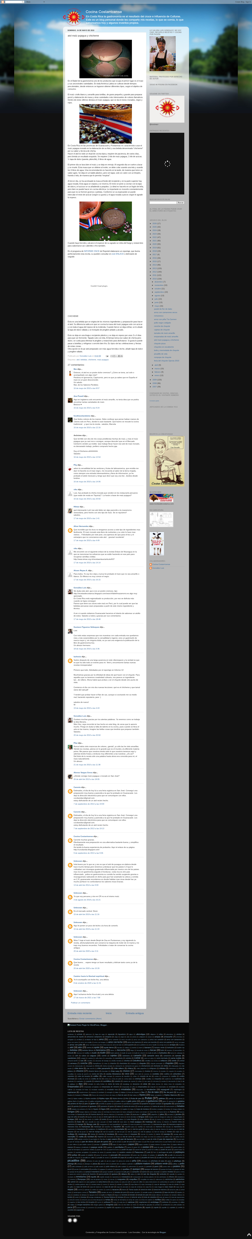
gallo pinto (132, 1101)
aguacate (111, 1034)
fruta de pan (136, 1098)
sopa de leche (81, 1187)
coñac (135, 1076)
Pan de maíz (180, 1139)
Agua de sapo (100, 1034)
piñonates (144, 1161)
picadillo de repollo (133, 1157)
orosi (151, 1137)
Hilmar (76, 507)
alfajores (153, 1034)
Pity (75, 465)
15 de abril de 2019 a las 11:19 (86, 929)
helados (180, 1106)
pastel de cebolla (88, 1149)
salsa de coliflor (138, 1182)
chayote (142, 1063)
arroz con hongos (100, 1042)
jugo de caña (72, 1117)
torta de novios (74, 1200)
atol (78, 360)
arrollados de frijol (90, 1039)
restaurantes (137, 1177)
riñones (171, 1177)
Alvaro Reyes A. (81, 571)
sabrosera (159, 1179)
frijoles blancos (170, 1095)
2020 (155, 244)
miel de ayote (137, 1129)
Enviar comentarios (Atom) (90, 1019)
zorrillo (180, 1207)
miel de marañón (108, 1132)
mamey (158, 1122)
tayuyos (92, 1195)
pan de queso (102, 1142)
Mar (75, 369)
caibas (84, 1056)
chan (105, 1063)
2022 (155, 237)
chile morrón (90, 1068)
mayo (157, 306)
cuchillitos (107, 1081)
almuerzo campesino (94, 1037)
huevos (173, 1112)
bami (140, 1047)
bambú (134, 1047)
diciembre (159, 282)
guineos (93, 1106)
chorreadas (138, 1071)
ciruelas (163, 1071)
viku (75, 490)
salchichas (169, 1179)
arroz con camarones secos (165, 312)
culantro (117, 1081)
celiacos (163, 1061)
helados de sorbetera (78, 1109)
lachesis (77, 657)
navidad (90, 1137)
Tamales (93, 1192)
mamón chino (177, 1122)
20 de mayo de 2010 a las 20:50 (87, 735)
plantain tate (115, 1164)
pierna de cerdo (124, 1161)
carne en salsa (149, 1058)
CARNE (137, 1058)
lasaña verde (92, 1117)
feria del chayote (133, 1092)
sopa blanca (134, 1184)
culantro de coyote (129, 1081)
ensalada (172, 1087)
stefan (94, 1189)
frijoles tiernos (118, 1098)
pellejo (74, 1155)
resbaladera (125, 1177)
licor (80, 1119)
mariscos (159, 1127)
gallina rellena (120, 1101)
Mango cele (91, 1124)
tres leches (81, 1202)
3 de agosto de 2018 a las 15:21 (87, 900)
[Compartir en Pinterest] (121, 356)
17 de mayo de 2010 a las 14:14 (87, 563)
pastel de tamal (140, 1149)
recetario (70, 1177)
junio (157, 302)
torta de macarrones (178, 1197)
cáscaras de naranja (101, 1060)
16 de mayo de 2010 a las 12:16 (87, 428)
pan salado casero (85, 1144)
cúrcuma (156, 1081)
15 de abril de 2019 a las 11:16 (86, 914)
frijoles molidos (78, 1098)
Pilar (76, 743)
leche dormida (131, 1117)
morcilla (101, 1134)
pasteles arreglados (82, 1152)
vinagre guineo (98, 1205)
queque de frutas (166, 1169)
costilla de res (96, 1079)
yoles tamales (177, 1205)
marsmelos (178, 1127)
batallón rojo (180, 1047)
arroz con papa (179, 1042)
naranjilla (71, 1137)
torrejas (120, 1197)
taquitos (179, 1192)
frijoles (143, 1095)
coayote (171, 1071)
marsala (168, 1127)
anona (134, 1037)
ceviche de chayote (162, 326)
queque (136, 1169)
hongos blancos (84, 1112)
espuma (93, 1092)
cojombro (71, 1076)
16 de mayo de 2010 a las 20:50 (87, 499)
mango (80, 1124)
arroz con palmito (165, 1042)
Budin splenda (114, 1053)
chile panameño (103, 1068)
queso (144, 1172)
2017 (155, 254)
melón (110, 1129)
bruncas (79, 1053)
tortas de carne (133, 1200)
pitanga (71, 1164)
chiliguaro (152, 1068)
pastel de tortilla (153, 1149)
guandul (136, 1104)
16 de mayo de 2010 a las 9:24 (86, 408)
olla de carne (127, 1137)
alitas (161, 1034)
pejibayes (179, 1152)
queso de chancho (89, 1174)
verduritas (174, 1202)
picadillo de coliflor (88, 1157)
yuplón (109, 1207)
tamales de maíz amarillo (164, 333)
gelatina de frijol (76, 1104)
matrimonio (71, 1129)
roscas (112, 1179)
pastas (146, 1147)
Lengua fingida (177, 1117)
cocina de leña (97, 1074)
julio (156, 299)
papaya (70, 1147)
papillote (109, 1147)
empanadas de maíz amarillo (166, 337)
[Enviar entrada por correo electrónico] (107, 356)
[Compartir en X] (116, 356)
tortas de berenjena (120, 1200)
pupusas (117, 1169)
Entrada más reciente (80, 1013)
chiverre (79, 1071)
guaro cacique (156, 1104)
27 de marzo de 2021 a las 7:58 (87, 998)
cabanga (179, 1053)
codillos (167, 1074)
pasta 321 (137, 1147)
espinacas (72, 1092)
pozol (70, 1169)
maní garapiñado (114, 1124)
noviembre (159, 285)
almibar (179, 1034)
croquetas (157, 1079)
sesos (105, 1184)
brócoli (70, 1053)
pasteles (70, 1152)
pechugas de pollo (165, 1152)
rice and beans (161, 1177)
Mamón (166, 1122)
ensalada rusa (112, 1090)
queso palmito (104, 1174)
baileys (127, 1047)
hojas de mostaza (142, 1109)
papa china (122, 1144)
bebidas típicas (87, 1050)
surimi (108, 1189)
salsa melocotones (151, 1182)
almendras (169, 1034)
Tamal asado (133, 1190)
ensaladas (126, 1089)
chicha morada (107, 1066)
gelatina (181, 1101)
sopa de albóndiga (160, 1184)
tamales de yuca (121, 1192)
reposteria (115, 1177)
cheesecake (79, 1066)
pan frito (146, 1142)
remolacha (81, 1176)
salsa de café (126, 1182)
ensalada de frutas (82, 1089)
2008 (155, 383)
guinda (76, 1106)
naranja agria (178, 1134)
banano (148, 1047)
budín (103, 1053)
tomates (166, 1195)
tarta (69, 1195)
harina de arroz (129, 1106)
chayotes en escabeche (164, 347)
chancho (113, 1063)
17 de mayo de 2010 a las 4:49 (86, 540)
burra (172, 1053)
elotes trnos (168, 1084)
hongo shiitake (177, 1109)
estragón (109, 1092)
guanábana (127, 1103)
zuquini (79, 1210)
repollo (93, 1177)
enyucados (139, 1089)
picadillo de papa (118, 1158)
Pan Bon (102, 1139)
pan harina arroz (157, 1142)
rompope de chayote (162, 357)
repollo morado (104, 1177)
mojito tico (178, 1132)
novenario (110, 1137)
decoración (171, 1081)
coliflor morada (107, 1076)
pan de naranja (74, 1142)
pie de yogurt (111, 1161)
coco (127, 1074)
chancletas (123, 1063)
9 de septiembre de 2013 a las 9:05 (88, 853)
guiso (112, 1106)
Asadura (181, 1045)
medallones (91, 1129)
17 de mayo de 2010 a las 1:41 (86, 518)
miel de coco (173, 1129)
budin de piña (152, 1053)
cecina (155, 1060)
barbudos (170, 1047)
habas (119, 1106)
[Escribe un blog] (114, 356)
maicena (71, 1122)
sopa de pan (109, 1187)
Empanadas (73, 1086)
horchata (106, 1112)
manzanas (86, 1127)
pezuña (161, 1155)
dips (81, 1084)
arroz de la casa (104, 1045)
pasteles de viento (97, 1152)
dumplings (126, 1084)
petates (152, 1155)
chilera (130, 1068)
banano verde (159, 1047)
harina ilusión (170, 1106)
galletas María (72, 1101)
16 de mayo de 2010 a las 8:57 (86, 388)
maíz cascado (101, 1122)
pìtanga (79, 1164)
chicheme (92, 360)
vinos (134, 1205)
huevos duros (96, 1114)
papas (131, 1144)
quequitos (135, 1172)
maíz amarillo (89, 1122)
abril (157, 365)
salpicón (81, 1182)
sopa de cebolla (173, 1184)
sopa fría (148, 1187)
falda (116, 1092)
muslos (150, 1134)
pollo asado (99, 1166)
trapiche (72, 1202)
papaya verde (97, 1147)
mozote (143, 1134)
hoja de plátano (115, 1109)
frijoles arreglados (156, 1095)
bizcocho (121, 1050)
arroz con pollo (76, 1045)
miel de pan (121, 1132)
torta (127, 1197)
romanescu (158, 316)
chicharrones (146, 1066)
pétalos (145, 1155)
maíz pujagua (103, 360)
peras (98, 1155)
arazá (150, 1037)
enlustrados (162, 1087)
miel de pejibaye (146, 1132)
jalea (162, 1114)
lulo (153, 1119)
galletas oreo (83, 1101)
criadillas (148, 1079)
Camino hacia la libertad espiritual (89, 976)
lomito (104, 1119)
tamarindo (158, 1192)
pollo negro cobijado (162, 323)
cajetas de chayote (162, 330)
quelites (126, 1169)
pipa (162, 1161)
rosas (105, 1179)
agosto (158, 296)
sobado (119, 1184)
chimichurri (172, 1068)
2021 (155, 241)
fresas (85, 1095)
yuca (70, 1207)
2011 (155, 275)
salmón (73, 1182)
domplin (90, 1084)
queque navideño (108, 1172)
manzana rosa (73, 1127)
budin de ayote (127, 1053)
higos (103, 1109)
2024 (155, 230)
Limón (96, 1119)
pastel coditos (177, 1147)
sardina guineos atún (81, 1184)
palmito (71, 1139)
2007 (155, 387)
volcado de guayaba (145, 1205)
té (97, 1195)
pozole (76, 1169)
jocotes (179, 1114)
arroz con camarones (174, 1039)
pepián (83, 1155)
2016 (155, 258)
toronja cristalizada (95, 1197)
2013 (155, 268)
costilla (173, 1076)
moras (93, 1134)
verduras (165, 1202)
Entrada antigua (135, 1013)
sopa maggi (158, 1187)
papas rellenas (177, 1144)
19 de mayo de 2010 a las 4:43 (86, 708)
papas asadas (143, 1144)
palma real (178, 1137)
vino (119, 1205)
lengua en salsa (165, 1117)
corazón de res (145, 1076)
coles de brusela (84, 1076)
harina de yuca (158, 1106)
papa (114, 1144)
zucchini (71, 1210)
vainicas (131, 1202)
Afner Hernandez (81, 526)
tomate (132, 1195)
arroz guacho (129, 1045)
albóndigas (140, 1034)
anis (128, 1037)
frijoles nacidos (91, 1098)
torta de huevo (164, 1197)
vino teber (127, 1205)
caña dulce (99, 1058)
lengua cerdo (153, 1117)
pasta (129, 1147)
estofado (101, 1092)
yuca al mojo (81, 1207)
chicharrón (118, 1066)
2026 (155, 224)
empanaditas (142, 1087)
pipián (169, 1161)
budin (94, 1053)
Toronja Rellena (109, 1197)
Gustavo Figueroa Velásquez (86, 627)
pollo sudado (122, 1166)
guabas (109, 1103)
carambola (119, 1058)
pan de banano (127, 1139)
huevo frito (153, 1112)
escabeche (151, 1090)
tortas (108, 1200)
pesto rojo (136, 1155)
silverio (112, 1184)
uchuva (107, 1202)
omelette (138, 1137)
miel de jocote (81, 1132)
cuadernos (167, 1079)
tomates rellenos (177, 1195)
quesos (115, 1174)
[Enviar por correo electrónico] (111, 356)
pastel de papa (127, 1150)
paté (148, 1152)
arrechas (179, 1037)
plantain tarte (105, 1164)
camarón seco (153, 1056)
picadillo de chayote (74, 1157)
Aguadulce (122, 1034)
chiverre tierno (93, 1071)
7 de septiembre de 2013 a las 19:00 (89, 804)
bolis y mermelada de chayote (166, 350)
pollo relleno (110, 1166)
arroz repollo (153, 1045)
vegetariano (143, 1202)
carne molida (176, 1058)
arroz (101, 1039)
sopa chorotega (146, 1184)
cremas (138, 1079)
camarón (137, 1055)
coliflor (96, 1076)
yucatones (100, 1207)
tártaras (84, 1195)
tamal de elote (146, 1190)
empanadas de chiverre (110, 1087)
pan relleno (73, 1144)
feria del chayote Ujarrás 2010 (166, 361)
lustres (159, 1119)
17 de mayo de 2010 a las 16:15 (87, 580)
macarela (167, 1119)
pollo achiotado (77, 1166)
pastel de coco (101, 1149)
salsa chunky (114, 1182)
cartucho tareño (73, 1060)
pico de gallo (99, 1161)
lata (100, 1117)
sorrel (80, 1189)
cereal (182, 1061)
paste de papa (158, 1147)
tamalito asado (147, 1192)
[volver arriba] (249, 1236)
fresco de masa (110, 1095)
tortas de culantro (146, 1200)
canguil (83, 1058)
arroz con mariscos (134, 1042)
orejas (145, 1137)
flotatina (70, 1095)
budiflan (87, 1053)
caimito (104, 1056)
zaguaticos (118, 1207)
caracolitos (108, 1058)
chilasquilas (175, 1066)
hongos (71, 1111)
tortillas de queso (170, 1200)
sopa (126, 1184)
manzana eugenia (175, 1124)
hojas (132, 1109)
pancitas (96, 1144)
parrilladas (119, 1147)
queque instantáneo (92, 1172)
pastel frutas (178, 1149)
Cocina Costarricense (83, 836)
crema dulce (128, 1079)
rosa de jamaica (95, 1179)
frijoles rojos (104, 1098)
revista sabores (149, 1177)
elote (145, 1084)
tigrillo (103, 1195)
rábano (124, 1174)
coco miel (138, 1074)
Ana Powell (79, 396)
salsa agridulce (91, 1182)
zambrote (127, 1207)
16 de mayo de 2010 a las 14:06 (87, 482)
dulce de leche (113, 1084)
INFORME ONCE (91, 251)
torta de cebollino (150, 1197)
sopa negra (169, 1187)
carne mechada (162, 1058)
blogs (132, 1050)
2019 (155, 248)
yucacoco (91, 1207)
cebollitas (148, 1060)
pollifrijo (174, 1164)
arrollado (79, 1039)
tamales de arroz (106, 1192)
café (76, 1056)
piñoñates (154, 1161)
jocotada (170, 1114)
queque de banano (151, 1169)
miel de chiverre (161, 1129)
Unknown (78, 861)
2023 (155, 234)
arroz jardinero (141, 1045)
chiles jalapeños (141, 1068)
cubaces (97, 1081)
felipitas (123, 1092)
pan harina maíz (170, 1142)
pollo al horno (88, 1166)
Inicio (109, 1013)
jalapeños (154, 1114)
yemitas (157, 1205)
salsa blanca (103, 1182)
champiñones (97, 1063)
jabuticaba (136, 1114)
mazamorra (81, 1129)
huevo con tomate (141, 1112)
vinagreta (109, 1205)
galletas (162, 1098)
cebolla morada (116, 1060)
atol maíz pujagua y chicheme (166, 340)
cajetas (113, 1055)
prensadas (85, 1169)
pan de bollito (141, 1139)
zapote (156, 1207)
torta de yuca (86, 1200)
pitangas (87, 1164)
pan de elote (152, 1139)
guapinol (145, 1104)
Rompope (82, 1179)
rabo (138, 1174)
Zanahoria (137, 1207)
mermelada (119, 1129)
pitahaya (177, 1161)
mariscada (149, 1127)
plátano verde (161, 1163)
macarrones (177, 1119)
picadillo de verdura (176, 1157)
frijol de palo (122, 1095)
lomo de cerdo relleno (116, 1119)
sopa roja (179, 1187)
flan (143, 1092)
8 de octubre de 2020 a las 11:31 (87, 983)
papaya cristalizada (82, 1147)
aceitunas (71, 1034)
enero (157, 375)
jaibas (144, 1114)
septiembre (159, 292)
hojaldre (124, 1109)
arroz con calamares (140, 1039)
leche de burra (119, 1117)
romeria (72, 1179)
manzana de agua (159, 1124)
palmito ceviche (83, 1139)
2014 (155, 265)
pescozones (125, 1155)
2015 (155, 261)
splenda (86, 1189)
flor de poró (168, 1092)
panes (105, 1144)
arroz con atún (126, 1039)
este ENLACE (118, 254)
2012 (155, 272)
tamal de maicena (160, 1190)
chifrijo (166, 1066)
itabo (128, 1114)
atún (80, 1047)
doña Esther (100, 1084)
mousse (133, 1134)
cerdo (174, 1061)
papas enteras (155, 1144)
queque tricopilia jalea (123, 1172)
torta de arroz (136, 1197)
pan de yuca (128, 1142)
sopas (70, 1189)
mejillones (101, 1129)
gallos (143, 1101)
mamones (71, 1124)
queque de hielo (179, 1169)
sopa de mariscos (95, 1187)
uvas (115, 1202)
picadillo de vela (160, 354)
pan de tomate (116, 1142)
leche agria (108, 1117)
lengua (141, 1117)
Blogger (163, 1232)
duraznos (136, 1084)
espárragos (178, 1090)
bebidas (84, 360)
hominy (168, 1109)
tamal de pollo (174, 1189)
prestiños (94, 1169)
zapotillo (164, 1207)
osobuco (159, 1137)
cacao (70, 1056)
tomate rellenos (156, 1195)
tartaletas (76, 1195)
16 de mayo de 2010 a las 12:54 (87, 457)
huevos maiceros (109, 1114)
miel (128, 1129)
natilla (81, 1137)
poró (156, 1166)
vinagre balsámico (83, 1205)
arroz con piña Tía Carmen (165, 319)
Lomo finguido (131, 1119)
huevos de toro (82, 1114)
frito (127, 1098)
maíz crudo (113, 1122)
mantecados (147, 1124)
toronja (83, 1197)
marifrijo (140, 1127)
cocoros (146, 1074)
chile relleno (119, 1068)
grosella (101, 1103)
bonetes (169, 1050)
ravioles (179, 1174)
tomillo (70, 1197)
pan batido (94, 1139)
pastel (168, 1147)
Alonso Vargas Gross (83, 773)
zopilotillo (172, 1207)
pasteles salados (125, 1152)
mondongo (82, 1134)
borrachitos (178, 1050)
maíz (79, 1122)
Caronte (77, 787)
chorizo (126, 1071)
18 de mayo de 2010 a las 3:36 (86, 649)
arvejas (173, 1045)
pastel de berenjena (74, 1149)
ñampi (118, 1137)
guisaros (104, 1106)
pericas (105, 1155)
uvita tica (122, 1202)
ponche (141, 1166)
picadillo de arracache (175, 1155)
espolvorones (83, 1092)
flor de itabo (153, 1092)
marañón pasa (129, 1127)
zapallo (148, 1207)
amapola (108, 1037)
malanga (149, 1122)
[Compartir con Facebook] (119, 356)
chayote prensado (156, 1063)
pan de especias (166, 1139)
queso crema (180, 1172)
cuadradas (178, 1079)
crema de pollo (116, 1079)
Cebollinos (137, 1061)
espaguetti (165, 1090)
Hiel (89, 1109)
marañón (117, 1127)
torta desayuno (98, 1200)
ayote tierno (109, 1047)
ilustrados (120, 1114)
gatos (164, 1101)
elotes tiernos (155, 1084)
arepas (157, 1037)
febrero (158, 372)
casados (89, 1060)
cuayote (88, 1081)
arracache (168, 1037)
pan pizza (181, 1142)
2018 (155, 251)
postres (176, 1166)
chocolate (105, 1071)
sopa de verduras (137, 1187)
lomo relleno (144, 1119)
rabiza (132, 1174)
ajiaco (131, 1034)
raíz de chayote (149, 1174)
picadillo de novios (103, 1157)
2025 (155, 227)
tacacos (115, 1190)
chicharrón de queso (131, 1066)
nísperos (101, 1137)
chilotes (162, 1068)
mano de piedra (135, 1124)
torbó (76, 1197)
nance (158, 1134)
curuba (163, 1081)
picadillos (73, 1160)
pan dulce (138, 1142)
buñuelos (163, 1053)
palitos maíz (168, 1137)
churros (155, 1071)
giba (86, 1104)
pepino (90, 1155)
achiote (79, 1034)
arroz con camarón (157, 1039)
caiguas (93, 1056)
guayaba (167, 1104)
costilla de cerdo (82, 1079)
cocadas (179, 1071)
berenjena (101, 1050)
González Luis (80, 588)
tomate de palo (143, 1195)
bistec (112, 1050)
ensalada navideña (97, 1089)
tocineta (124, 1195)
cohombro (177, 1074)
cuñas (140, 1081)
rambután (163, 1174)
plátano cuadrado (127, 1164)
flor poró (179, 1092)
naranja (167, 1134)
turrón (99, 1202)
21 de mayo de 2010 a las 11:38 (87, 765)
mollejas (71, 1134)
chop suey (115, 1071)
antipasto (142, 1037)
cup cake (147, 1081)
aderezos (89, 1034)
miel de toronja (159, 1132)
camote (178, 1056)
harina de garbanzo (144, 1106)
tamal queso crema (80, 1192)
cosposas (165, 1076)
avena (89, 1047)
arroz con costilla (86, 1042)
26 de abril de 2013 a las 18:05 (86, 779)
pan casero (112, 1139)
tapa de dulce (169, 1192)
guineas (84, 1106)
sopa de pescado (122, 1187)
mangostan (103, 1124)
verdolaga (154, 1202)
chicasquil (89, 1066)
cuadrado (71, 1081)
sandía (172, 1182)
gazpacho (172, 1101)
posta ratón (166, 1166)
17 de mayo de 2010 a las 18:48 (87, 619)
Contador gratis (154, 400)
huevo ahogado (128, 1112)
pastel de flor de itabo (163, 309)
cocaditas (71, 1074)
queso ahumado (154, 1172)
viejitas (72, 1205)
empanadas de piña (128, 1087)
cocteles (155, 1074)
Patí (154, 1152)
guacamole (117, 1103)
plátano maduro (143, 1163)
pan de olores (87, 1142)
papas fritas (166, 1144)
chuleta (147, 1071)
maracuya (97, 1127)
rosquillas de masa (147, 1179)
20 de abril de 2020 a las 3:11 (86, 951)
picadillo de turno (147, 1158)
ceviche (84, 1063)
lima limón (88, 1119)
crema (106, 1079)
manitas (125, 1124)
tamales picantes (134, 1192)
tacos (124, 1190)
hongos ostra (96, 1112)
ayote (96, 1047)
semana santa (95, 1184)
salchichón (180, 1179)
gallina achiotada (95, 1101)
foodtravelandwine (82, 416)
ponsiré (149, 1166)
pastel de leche (114, 1149)
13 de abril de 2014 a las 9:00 (86, 885)
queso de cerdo (75, 1174)
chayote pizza (160, 344)
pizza (95, 1164)
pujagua (102, 1169)
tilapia (109, 1195)
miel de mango (94, 1132)
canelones (72, 1058)
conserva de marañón (122, 1076)
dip (179, 1081)
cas (81, 1061)
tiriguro (117, 1195)
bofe (162, 1050)
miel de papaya (133, 1132)
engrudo (153, 1087)
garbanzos (153, 1101)
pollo (182, 1163)
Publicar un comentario (80, 1003)
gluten (93, 1104)
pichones (89, 1161)
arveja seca (163, 1045)
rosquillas (133, 1179)
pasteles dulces (111, 1152)
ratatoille (172, 1174)
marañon (107, 1127)
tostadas (181, 1200)
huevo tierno (163, 1112)
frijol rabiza (133, 1095)
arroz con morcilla (150, 1042)
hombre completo (157, 1109)
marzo (157, 369)
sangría (179, 1182)
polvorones (132, 1166)
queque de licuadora (76, 1172)
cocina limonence (113, 1074)
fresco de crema (97, 1095)
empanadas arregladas (91, 1087)
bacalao (119, 1047)
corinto (156, 1076)
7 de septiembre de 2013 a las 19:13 (89, 829)
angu (116, 1037)
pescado (114, 1155)
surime (101, 1189)
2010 (155, 279)
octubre (158, 289)
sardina (70, 1184)
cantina (90, 1058)
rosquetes (121, 1179)
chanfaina (133, 1063)
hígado (95, 1109)
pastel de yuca (166, 1150)
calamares (126, 1056)
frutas (148, 1098)
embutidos (178, 1084)
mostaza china (122, 1134)
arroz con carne (73, 1042)
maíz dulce (123, 1122)
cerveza (73, 1063)
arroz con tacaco (91, 1045)
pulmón (110, 1169)
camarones (167, 1056)
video (182, 1202)
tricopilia (91, 1202)
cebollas (127, 1061)
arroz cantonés (114, 1039)
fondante (78, 1095)
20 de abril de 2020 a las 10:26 (86, 968)
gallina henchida (108, 1101)
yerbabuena (166, 1205)
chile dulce (78, 1068)
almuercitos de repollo (76, 1037)
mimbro (169, 1132)
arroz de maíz (117, 1045)
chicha (97, 1066)
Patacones (139, 1152)
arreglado (71, 1039)
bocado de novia (142, 1050)
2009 (155, 380)
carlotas (128, 1058)
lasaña (82, 1117)
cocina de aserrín (83, 1074)
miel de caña (149, 1129)
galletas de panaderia (175, 1098)
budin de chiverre (139, 1053)
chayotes (169, 1063)
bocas (153, 1050)
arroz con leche (115, 1042)
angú (122, 1037)
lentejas (71, 1119)
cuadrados (79, 1081)
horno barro (116, 1112)
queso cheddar (167, 1172)
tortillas (158, 1200)
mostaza (110, 1134)
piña (134, 1161)
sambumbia (163, 1182)
